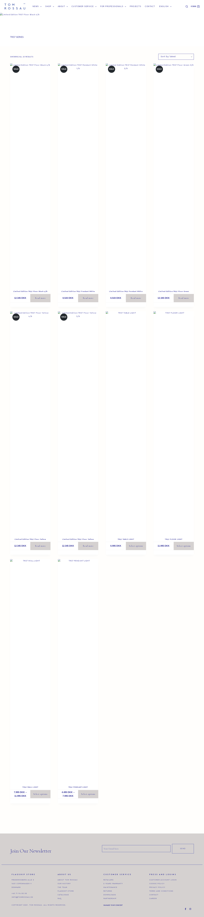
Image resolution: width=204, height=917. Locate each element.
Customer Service (83, 6)
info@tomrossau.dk (22, 897)
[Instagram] (190, 909)
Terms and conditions (161, 891)
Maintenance (110, 887)
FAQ (59, 898)
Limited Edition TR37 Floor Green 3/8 (173, 292)
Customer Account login (163, 880)
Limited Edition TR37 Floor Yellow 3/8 (78, 540)
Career (153, 898)
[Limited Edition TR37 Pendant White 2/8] (126, 175)
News (36, 6)
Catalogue (63, 895)
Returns (107, 891)
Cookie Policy (157, 883)
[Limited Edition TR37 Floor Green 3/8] (174, 175)
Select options (136, 546)
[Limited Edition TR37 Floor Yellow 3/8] (78, 423)
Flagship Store (66, 891)
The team (62, 887)
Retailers (108, 880)
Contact (150, 6)
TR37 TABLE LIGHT (126, 539)
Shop (48, 6)
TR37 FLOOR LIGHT (173, 539)
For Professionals (111, 6)
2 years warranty (113, 883)
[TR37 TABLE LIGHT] (126, 423)
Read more (40, 298)
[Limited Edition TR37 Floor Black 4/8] (30, 175)
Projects (135, 6)
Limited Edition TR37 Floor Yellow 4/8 (30, 540)
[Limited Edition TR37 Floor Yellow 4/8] (30, 423)
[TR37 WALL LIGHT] (30, 670)
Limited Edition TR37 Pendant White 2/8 (125, 292)
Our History (64, 883)
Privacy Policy (157, 887)
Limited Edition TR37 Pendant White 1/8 (78, 292)
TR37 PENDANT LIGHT (78, 787)
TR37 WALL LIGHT (30, 787)
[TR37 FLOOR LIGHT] (174, 423)
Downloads (109, 895)
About (61, 6)
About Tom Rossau (68, 880)
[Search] (187, 6)
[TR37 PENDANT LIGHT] (78, 670)
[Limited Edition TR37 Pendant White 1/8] (78, 175)
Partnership (109, 898)
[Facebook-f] (185, 909)
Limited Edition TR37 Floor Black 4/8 (30, 291)
